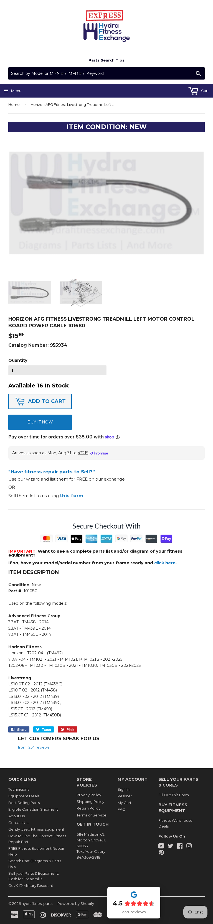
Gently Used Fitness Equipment (36, 829)
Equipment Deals (23, 796)
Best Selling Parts (24, 802)
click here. (165, 562)
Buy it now (40, 422)
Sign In (124, 789)
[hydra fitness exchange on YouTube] (161, 846)
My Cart (124, 802)
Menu (16, 90)
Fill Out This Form (173, 795)
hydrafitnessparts (37, 903)
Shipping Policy (90, 801)
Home (14, 104)
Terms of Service (91, 815)
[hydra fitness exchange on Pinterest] (161, 853)
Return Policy (88, 808)
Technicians (18, 789)
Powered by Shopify (75, 903)
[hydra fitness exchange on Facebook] (180, 846)
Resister (125, 796)
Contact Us (18, 822)
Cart (204, 90)
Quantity (17, 360)
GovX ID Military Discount (30, 885)
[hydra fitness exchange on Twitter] (170, 846)
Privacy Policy (89, 795)
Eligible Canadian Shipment (33, 809)
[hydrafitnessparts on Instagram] (189, 846)
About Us (16, 816)
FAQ (122, 809)
